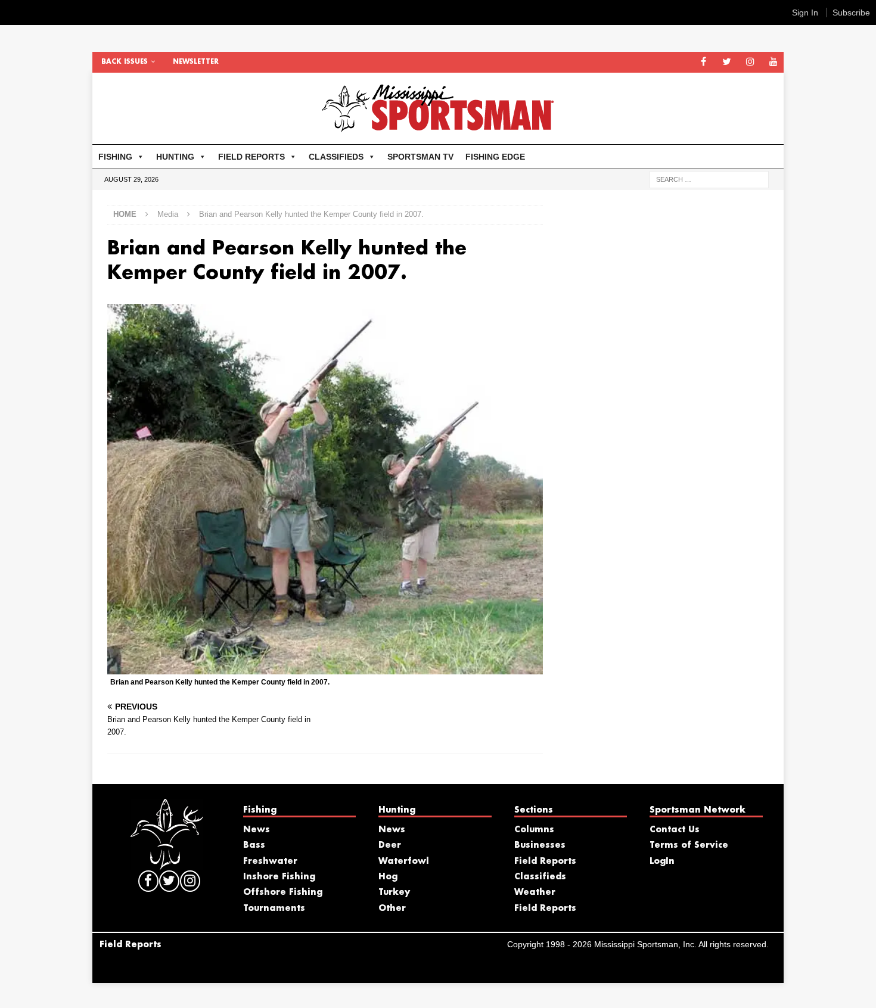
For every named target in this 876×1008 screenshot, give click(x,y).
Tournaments (274, 908)
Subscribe (851, 12)
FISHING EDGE (495, 156)
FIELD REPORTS (251, 156)
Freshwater (270, 861)
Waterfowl (403, 861)
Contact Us (675, 830)
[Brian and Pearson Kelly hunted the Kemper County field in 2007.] (325, 668)
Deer (389, 845)
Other (392, 908)
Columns (534, 830)
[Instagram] (750, 62)
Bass (254, 845)
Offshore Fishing (282, 892)
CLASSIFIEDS (336, 156)
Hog (387, 877)
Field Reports (545, 861)
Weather (534, 892)
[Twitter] (726, 62)
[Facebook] (703, 62)
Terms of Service (689, 845)
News (256, 830)
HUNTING (175, 156)
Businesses (540, 845)
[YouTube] (773, 62)
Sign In (805, 12)
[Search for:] (709, 178)
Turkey (394, 892)
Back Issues (124, 62)
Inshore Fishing (279, 877)
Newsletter (196, 62)
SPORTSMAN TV (420, 156)
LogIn (662, 861)
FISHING (115, 156)
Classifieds (540, 877)
